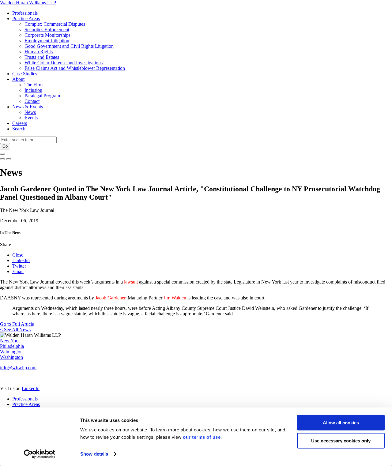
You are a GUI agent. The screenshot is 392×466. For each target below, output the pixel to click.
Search (18, 128)
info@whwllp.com (18, 367)
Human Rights (38, 51)
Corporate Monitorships (47, 35)
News (30, 112)
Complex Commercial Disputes (54, 24)
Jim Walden (175, 297)
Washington (11, 357)
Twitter (19, 266)
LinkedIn (31, 388)
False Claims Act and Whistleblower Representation (74, 68)
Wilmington (11, 351)
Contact (32, 101)
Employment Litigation (46, 40)
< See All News (15, 329)
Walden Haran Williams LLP (28, 2)
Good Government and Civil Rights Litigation (69, 46)
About (18, 79)
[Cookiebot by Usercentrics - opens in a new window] (39, 454)
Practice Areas (26, 18)
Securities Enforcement (46, 29)
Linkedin (21, 260)
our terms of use (202, 437)
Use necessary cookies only (341, 440)
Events (31, 117)
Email (18, 271)
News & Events (27, 106)
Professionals (25, 13)
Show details (94, 454)
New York (10, 340)
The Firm (33, 84)
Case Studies (24, 73)
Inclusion (33, 90)
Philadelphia (12, 346)
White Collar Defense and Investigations (63, 62)
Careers (19, 123)
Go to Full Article (17, 324)
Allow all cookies (341, 422)
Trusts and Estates (41, 57)
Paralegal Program (42, 95)
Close (17, 254)
